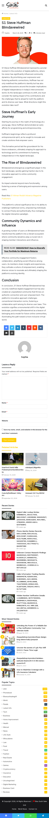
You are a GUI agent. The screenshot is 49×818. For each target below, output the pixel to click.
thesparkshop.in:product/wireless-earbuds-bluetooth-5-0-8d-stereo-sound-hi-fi (31, 660)
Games (6, 765)
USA (5, 689)
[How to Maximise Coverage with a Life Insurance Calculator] (8, 672)
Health (5, 723)
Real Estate (7, 758)
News (5, 731)
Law (4, 742)
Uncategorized (8, 781)
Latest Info (13, 13)
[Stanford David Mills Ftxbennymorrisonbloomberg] (13, 459)
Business (6, 716)
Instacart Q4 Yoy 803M (34, 493)
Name (4, 403)
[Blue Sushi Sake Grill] (12, 5)
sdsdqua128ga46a (33, 467)
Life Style (6, 735)
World (5, 700)
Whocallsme (7, 739)
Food (5, 746)
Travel (5, 750)
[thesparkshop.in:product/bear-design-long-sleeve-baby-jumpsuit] (8, 640)
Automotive (7, 761)
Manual (6, 727)
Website (5, 421)
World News (22, 809)
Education (7, 777)
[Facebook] (6, 327)
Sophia (7, 33)
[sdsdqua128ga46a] (36, 459)
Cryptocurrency (9, 769)
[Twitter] (12, 327)
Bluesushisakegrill (10, 696)
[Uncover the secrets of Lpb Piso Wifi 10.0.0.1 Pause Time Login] (8, 650)
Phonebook (7, 693)
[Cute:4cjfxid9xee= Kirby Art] (13, 485)
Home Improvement (10, 719)
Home (5, 13)
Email (4, 412)
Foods (5, 704)
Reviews (6, 792)
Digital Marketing (9, 784)
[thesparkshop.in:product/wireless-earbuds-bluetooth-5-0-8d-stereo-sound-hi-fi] (8, 661)
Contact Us (33, 809)
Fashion (6, 754)
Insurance (7, 773)
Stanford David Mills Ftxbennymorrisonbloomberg (12, 469)
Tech (5, 712)
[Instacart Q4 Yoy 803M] (36, 485)
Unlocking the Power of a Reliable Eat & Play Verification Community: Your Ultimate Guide (32, 628)
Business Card (8, 788)
